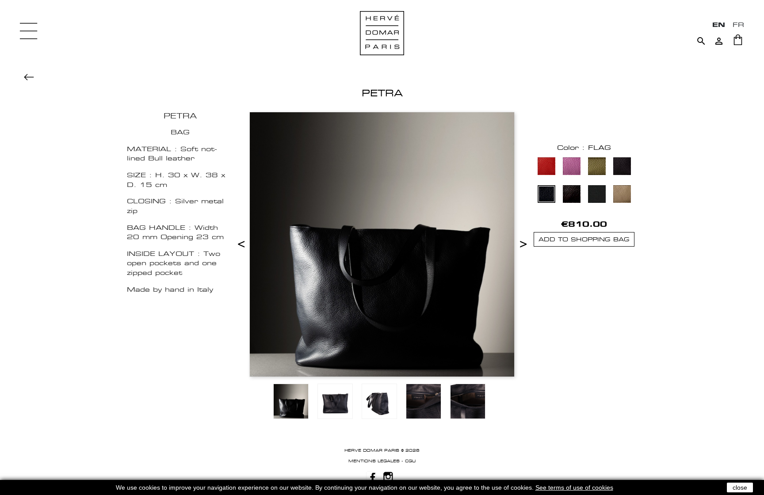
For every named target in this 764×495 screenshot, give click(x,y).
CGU (410, 461)
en (718, 24)
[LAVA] (572, 195)
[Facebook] (371, 476)
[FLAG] (546, 195)
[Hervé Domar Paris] (382, 32)
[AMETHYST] (572, 167)
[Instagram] (388, 476)
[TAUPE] (622, 195)
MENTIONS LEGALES (374, 461)
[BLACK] (597, 195)
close (740, 487)
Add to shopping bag (584, 239)
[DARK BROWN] (622, 167)
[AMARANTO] (546, 167)
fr (738, 24)
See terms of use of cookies (574, 487)
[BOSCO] (597, 167)
